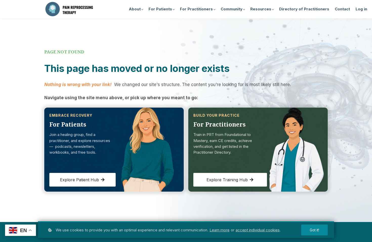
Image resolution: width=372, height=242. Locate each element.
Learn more (220, 230)
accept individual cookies (258, 230)
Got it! (314, 230)
